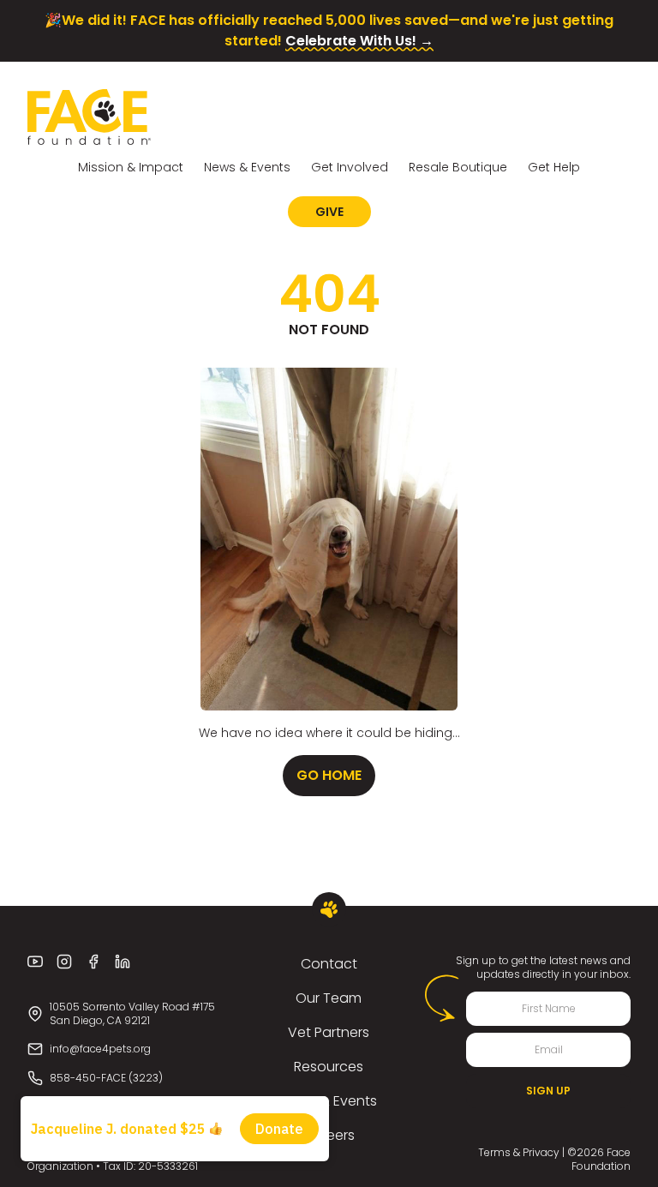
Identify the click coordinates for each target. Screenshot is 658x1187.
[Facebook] (93, 961)
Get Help (554, 167)
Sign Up (548, 1090)
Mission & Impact (130, 167)
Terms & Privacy (518, 1152)
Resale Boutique (458, 167)
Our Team (329, 998)
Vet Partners (328, 1032)
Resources (328, 1066)
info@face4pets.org (100, 1048)
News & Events (247, 167)
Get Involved (349, 167)
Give (329, 211)
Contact (329, 964)
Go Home (329, 775)
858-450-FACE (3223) (106, 1077)
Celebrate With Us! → (359, 41)
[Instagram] (64, 961)
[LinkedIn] (122, 961)
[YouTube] (35, 961)
